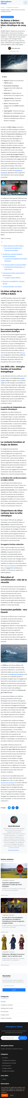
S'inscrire (14, 990)
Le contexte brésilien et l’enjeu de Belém (14, 265)
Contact (4, 1079)
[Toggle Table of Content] (2, 242)
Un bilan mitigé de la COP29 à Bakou (13, 246)
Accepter (5, 1095)
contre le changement (10, 565)
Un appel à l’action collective (12, 277)
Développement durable (9, 1063)
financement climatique (7, 782)
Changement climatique (12, 7)
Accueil (2, 7)
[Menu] (25, 2)
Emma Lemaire (4, 932)
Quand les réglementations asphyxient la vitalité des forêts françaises (12, 884)
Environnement (6, 1065)
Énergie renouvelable (8, 1071)
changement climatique (16, 674)
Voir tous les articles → (14, 850)
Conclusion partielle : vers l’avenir (12, 286)
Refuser (12, 1095)
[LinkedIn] (17, 807)
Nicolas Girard (4, 895)
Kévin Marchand (14, 826)
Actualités (5, 1058)
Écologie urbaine (7, 1068)
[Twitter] (9, 807)
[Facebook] (13, 807)
